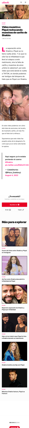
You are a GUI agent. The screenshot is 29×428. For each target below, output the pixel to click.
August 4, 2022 (11, 175)
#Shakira (9, 162)
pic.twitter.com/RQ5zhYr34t (17, 165)
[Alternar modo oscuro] (25, 2)
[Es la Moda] (5, 2)
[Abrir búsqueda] (21, 2)
